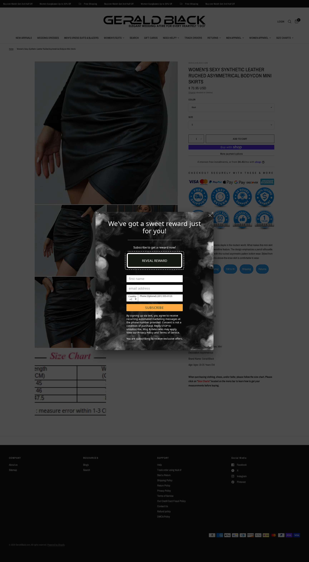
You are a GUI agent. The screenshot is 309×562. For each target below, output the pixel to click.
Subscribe (154, 307)
